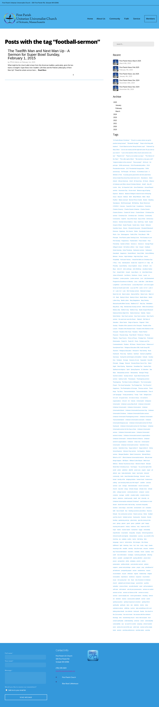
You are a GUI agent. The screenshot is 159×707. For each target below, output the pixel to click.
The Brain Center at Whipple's (131, 382)
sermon (115, 595)
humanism (134, 529)
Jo (140, 272)
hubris (119, 529)
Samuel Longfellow (145, 354)
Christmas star (132, 215)
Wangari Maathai (124, 454)
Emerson (115, 231)
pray (143, 567)
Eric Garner (129, 231)
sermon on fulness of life (130, 592)
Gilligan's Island (117, 247)
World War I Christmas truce (121, 467)
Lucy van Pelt (134, 288)
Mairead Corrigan (145, 291)
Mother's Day (125, 310)
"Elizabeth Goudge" (133, 143)
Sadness (129, 354)
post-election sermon (137, 564)
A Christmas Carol (142, 171)
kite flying (140, 539)
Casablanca (140, 206)
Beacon (120, 197)
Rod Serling (143, 350)
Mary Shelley (145, 300)
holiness (133, 526)
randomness (141, 570)
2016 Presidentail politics (138, 165)
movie (142, 551)
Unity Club (137, 442)
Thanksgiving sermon (143, 379)
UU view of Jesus (134, 398)
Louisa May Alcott (137, 284)
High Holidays (128, 256)
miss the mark (138, 548)
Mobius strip (116, 310)
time (120, 617)
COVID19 (116, 206)
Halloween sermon (138, 250)
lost (134, 545)
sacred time (139, 583)
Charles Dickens (118, 212)
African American (123, 181)
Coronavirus (116, 219)
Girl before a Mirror (128, 247)
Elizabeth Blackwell (147, 228)
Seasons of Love (134, 360)
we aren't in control (130, 624)
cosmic (147, 492)
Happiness (123, 253)
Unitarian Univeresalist (119, 407)
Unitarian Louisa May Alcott (129, 404)
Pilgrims (115, 338)
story (146, 605)
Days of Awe (141, 219)
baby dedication (126, 473)
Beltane (125, 197)
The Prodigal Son (137, 385)
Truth (140, 394)
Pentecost (140, 335)
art (152, 470)
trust (149, 617)
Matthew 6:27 (135, 303)
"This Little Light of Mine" (127, 159)
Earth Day (141, 222)
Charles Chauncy (118, 209)
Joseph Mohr (120, 272)
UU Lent (115, 398)
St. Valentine (144, 369)
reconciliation (117, 573)
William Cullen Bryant (136, 460)
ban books (140, 473)
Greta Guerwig (117, 250)
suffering (126, 608)
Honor (146, 256)
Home (90, 19)
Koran (140, 275)
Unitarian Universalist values (127, 432)
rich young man (122, 580)
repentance (124, 577)
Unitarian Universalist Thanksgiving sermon (126, 416)
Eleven (125, 228)
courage (121, 495)
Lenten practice (124, 278)
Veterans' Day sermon (129, 451)
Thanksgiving (117, 382)
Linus (135, 281)
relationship (142, 573)
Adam (150, 178)
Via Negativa (141, 451)
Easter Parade (127, 225)
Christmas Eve (123, 215)
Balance (121, 193)
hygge (140, 529)
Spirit (128, 369)
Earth (146, 222)
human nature (126, 529)
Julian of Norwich (118, 275)
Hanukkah (116, 253)
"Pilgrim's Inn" (121, 156)
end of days (122, 507)
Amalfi (144, 184)
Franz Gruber (143, 241)
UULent (124, 401)
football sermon (127, 517)
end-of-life (130, 507)
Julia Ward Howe (147, 272)
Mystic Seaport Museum (146, 310)
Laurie (145, 275)
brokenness (148, 479)
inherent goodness (147, 533)
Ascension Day (123, 190)
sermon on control (148, 589)
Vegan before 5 (133, 448)
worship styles (140, 630)
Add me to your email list (17, 690)
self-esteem (122, 589)
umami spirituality (118, 621)
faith (114, 511)
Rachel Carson (141, 344)
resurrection (146, 577)
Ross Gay (123, 354)
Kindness (134, 275)
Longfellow (116, 284)
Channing (148, 206)
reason (148, 570)
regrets (136, 573)
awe (119, 473)
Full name (8, 653)
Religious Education (125, 350)
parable (120, 558)
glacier (124, 523)
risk (129, 580)
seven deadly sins (124, 595)
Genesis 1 (134, 244)
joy (120, 539)
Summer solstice (118, 376)
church (115, 489)
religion (149, 573)
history (128, 526)
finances (149, 511)
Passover (115, 335)
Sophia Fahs (147, 366)
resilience (132, 577)
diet (139, 498)
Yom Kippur (133, 467)
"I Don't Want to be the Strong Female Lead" (132, 146)
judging (124, 539)
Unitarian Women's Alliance (135, 438)
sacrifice (146, 583)
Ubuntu (133, 401)
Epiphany (122, 231)
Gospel (141, 247)
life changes (136, 542)
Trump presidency (128, 394)
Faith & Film (133, 234)
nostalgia (130, 555)
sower (148, 599)
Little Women (149, 281)
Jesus (140, 266)
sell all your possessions (134, 589)
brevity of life (121, 479)
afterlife (131, 470)
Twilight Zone (147, 394)
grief (143, 523)
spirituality (116, 605)
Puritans (126, 344)
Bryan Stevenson (145, 203)
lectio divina (128, 542)
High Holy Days (138, 256)
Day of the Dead (132, 219)
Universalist (116, 445)
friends (149, 517)
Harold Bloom (132, 253)
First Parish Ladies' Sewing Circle (129, 237)
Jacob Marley (123, 266)
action (119, 470)
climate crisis (143, 489)
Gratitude (147, 247)
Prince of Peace (132, 338)
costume (115, 495)
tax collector (128, 611)
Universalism (145, 442)
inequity (138, 533)
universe (136, 621)
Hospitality (116, 259)
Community (115, 19)
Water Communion (135, 454)
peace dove (147, 558)
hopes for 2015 (145, 526)
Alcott (131, 181)
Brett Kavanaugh (126, 203)
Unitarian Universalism (134, 407)
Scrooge (125, 360)
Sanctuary (116, 357)
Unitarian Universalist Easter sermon (138, 413)
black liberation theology (132, 476)
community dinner (132, 492)
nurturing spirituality (140, 555)
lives (131, 545)
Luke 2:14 (118, 291)
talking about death (118, 611)
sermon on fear (117, 592)
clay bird (120, 489)
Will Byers (125, 460)
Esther (136, 231)
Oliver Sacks (123, 322)
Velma (151, 448)
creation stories (144, 495)
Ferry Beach (142, 234)
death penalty (128, 498)
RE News (132, 344)
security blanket (133, 586)
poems (139, 561)
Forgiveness (125, 241)
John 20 (119, 269)
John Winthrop (137, 269)
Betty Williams (137, 197)
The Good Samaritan (124, 385)
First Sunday (116, 241)
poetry (143, 561)
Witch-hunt (146, 460)
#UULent (145, 162)
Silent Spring (121, 366)
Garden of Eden (125, 244)
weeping (139, 624)
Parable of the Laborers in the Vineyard (130, 325)
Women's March (140, 464)
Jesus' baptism (132, 266)
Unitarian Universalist (119, 438)
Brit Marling (135, 203)
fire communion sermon (125, 514)
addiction (125, 470)
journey (140, 536)
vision (142, 621)
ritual (132, 580)
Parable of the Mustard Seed (127, 328)
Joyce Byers (134, 272)
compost (141, 492)
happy (147, 523)
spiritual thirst (146, 602)
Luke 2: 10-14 (143, 288)
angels (144, 470)
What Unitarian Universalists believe (133, 457)
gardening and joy (124, 520)
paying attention (137, 558)
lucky (141, 545)
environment (137, 507)
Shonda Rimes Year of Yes (139, 363)
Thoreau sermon (143, 388)
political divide (125, 564)
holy (138, 526)
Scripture (119, 360)
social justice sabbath (133, 599)
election (115, 507)
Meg (121, 306)
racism (135, 570)
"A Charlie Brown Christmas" (121, 140)
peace (115, 561)
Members (150, 19)
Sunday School (128, 376)
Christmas (141, 215)
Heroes (121, 256)
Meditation (149, 303)
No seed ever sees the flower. (127, 319)
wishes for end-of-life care (124, 627)
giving (118, 523)
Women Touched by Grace (126, 464)
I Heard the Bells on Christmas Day (142, 259)
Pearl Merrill (132, 335)
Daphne (123, 219)
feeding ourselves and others (137, 511)
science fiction (123, 586)
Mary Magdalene (135, 300)
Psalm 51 (124, 341)
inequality (132, 533)
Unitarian (130, 442)
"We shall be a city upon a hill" (144, 159)
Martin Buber (143, 297)
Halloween (148, 250)
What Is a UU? (117, 457)
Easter (143, 225)
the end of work (127, 614)
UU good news (123, 398)
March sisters (126, 294)
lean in (122, 542)
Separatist (143, 360)
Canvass (122, 206)
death (135, 498)
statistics (136, 605)
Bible (143, 197)
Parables (135, 332)
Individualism (126, 263)
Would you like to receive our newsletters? (20, 687)
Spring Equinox (135, 369)
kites (145, 539)
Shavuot (127, 363)
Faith (126, 19)
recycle (124, 573)
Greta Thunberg (127, 250)
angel (148, 470)
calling (115, 482)
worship (147, 630)
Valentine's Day (123, 448)
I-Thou (115, 263)
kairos (134, 539)
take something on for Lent (144, 608)
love (138, 545)
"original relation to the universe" (122, 162)
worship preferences (129, 630)
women (119, 630)
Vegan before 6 (143, 448)
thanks (142, 611)
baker (134, 473)
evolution (148, 507)
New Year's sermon (127, 316)
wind (114, 627)
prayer (138, 567)
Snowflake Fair (138, 366)
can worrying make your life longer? (128, 482)
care (120, 485)
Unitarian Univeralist (144, 404)
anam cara (137, 470)
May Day (142, 303)
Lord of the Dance (126, 284)
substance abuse (118, 608)
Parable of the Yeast (125, 332)
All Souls (145, 181)
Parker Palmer (143, 332)
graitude (138, 523)
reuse (114, 580)
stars (128, 605)
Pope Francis (123, 338)
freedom (143, 517)
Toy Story (120, 391)
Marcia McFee (135, 294)
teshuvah (136, 611)
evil (143, 507)
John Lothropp (127, 269)
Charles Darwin (145, 209)
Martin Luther (125, 300)
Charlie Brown (140, 212)
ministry (130, 548)
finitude (115, 514)
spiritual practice (118, 602)
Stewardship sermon (123, 372)
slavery (124, 599)
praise (133, 567)
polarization (116, 564)
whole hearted (147, 624)
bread (114, 479)
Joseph (128, 272)
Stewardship (134, 372)
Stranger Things (143, 372)
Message (8, 670)
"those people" (137, 162)
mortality (136, 551)
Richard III (136, 350)
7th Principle (124, 171)
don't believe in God (146, 501)
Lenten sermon (134, 278)
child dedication (132, 485)
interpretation (133, 536)
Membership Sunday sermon (132, 306)
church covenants (143, 485)
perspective (121, 561)
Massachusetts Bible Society (121, 303)
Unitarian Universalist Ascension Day (136, 410)
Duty (135, 222)
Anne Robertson (138, 187)
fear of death (120, 511)
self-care (115, 589)
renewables (116, 577)
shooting (145, 595)
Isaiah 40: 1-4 (142, 263)
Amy (119, 187)
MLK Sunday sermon (133, 291)
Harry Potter (140, 253)
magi (146, 545)
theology (115, 617)
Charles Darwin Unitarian (131, 209)
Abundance (144, 178)
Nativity (143, 313)
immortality (147, 529)
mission (145, 548)
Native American (135, 313)
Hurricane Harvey (125, 259)
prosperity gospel (126, 570)
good (128, 523)
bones (148, 476)
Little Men (141, 281)
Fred (149, 241)
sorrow (143, 599)
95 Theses (133, 171)
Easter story (136, 225)
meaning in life (117, 548)
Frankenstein (134, 241)
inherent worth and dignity (120, 536)
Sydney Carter (123, 379)
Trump (136, 394)
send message (26, 697)
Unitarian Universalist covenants (134, 420)
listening (125, 545)
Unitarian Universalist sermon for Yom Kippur (133, 426)
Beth (130, 197)
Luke (124, 291)
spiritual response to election (132, 602)
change (124, 485)
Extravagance (125, 234)
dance (115, 498)
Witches (115, 464)
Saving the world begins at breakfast (130, 357)
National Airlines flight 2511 (121, 313)
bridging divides (131, 479)
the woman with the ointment (142, 614)
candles (142, 482)
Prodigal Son (142, 338)
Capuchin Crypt (130, 206)
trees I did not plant (141, 617)
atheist (115, 473)
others (115, 558)
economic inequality (142, 504)
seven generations (135, 595)
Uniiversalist (140, 401)
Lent (141, 278)
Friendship (116, 244)
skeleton (118, 599)
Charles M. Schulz (129, 212)
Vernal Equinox (117, 451)
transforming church (129, 617)
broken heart (140, 479)
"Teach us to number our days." (135, 156)
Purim (136, 341)
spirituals (122, 605)
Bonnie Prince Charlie (135, 200)
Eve (119, 234)
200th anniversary (124, 165)
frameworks (136, 517)
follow (145, 514)
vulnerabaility (149, 621)
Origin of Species (133, 322)
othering (149, 555)
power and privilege (125, 567)
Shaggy (121, 363)
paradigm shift (128, 558)
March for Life (117, 294)
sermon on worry (143, 592)
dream (115, 504)
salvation (115, 586)
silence (151, 595)
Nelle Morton (116, 316)
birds (121, 476)
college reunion (121, 492)
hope (114, 529)
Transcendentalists (141, 391)
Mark (117, 297)
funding (115, 520)
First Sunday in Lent (146, 237)
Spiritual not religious (119, 369)
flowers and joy (137, 514)
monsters (130, 551)
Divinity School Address (126, 222)
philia (127, 561)
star (132, 605)
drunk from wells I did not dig (126, 504)
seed (140, 586)
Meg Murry (116, 306)
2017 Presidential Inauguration (135, 168)
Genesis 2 (141, 244)
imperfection (116, 533)
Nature (148, 313)
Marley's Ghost (124, 297)
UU (129, 401)
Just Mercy (127, 275)
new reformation (122, 555)
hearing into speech (119, 526)
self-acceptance (148, 586)
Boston (145, 200)
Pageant (141, 322)
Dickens (115, 222)
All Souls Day (138, 181)
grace (132, 523)
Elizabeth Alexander (134, 228)
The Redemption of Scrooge (128, 388)
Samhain (136, 354)
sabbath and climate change (126, 583)
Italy (148, 263)
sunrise (132, 608)
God (137, 247)
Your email (9, 661)
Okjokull (139, 319)
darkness (120, 498)
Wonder (148, 464)
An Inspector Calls (127, 187)
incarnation (124, 533)
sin (114, 599)
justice (129, 539)
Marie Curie (144, 294)
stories (142, 605)
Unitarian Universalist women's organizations (137, 435)
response (138, 577)
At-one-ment (132, 190)
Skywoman (129, 366)
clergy (126, 489)
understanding (128, 621)
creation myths (135, 495)
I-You (119, 263)
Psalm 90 (131, 341)
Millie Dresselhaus (147, 306)
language (116, 542)
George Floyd (149, 244)
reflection (130, 573)
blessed (142, 476)
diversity (143, 498)
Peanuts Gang (124, 335)
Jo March (145, 266)
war (123, 624)
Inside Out (134, 263)
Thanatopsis (131, 379)
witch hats (136, 627)
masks (151, 545)
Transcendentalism (129, 391)
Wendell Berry (146, 454)
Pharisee (147, 335)
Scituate (145, 357)
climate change (133, 489)
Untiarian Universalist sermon (129, 445)
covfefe (127, 495)
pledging (132, 561)
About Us (101, 19)
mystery (147, 551)
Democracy (149, 219)
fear (126, 511)
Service (137, 19)
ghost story (133, 520)
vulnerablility (116, 624)
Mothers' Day (134, 310)
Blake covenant (123, 200)
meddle (125, 548)
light (121, 545)
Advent (115, 181)
